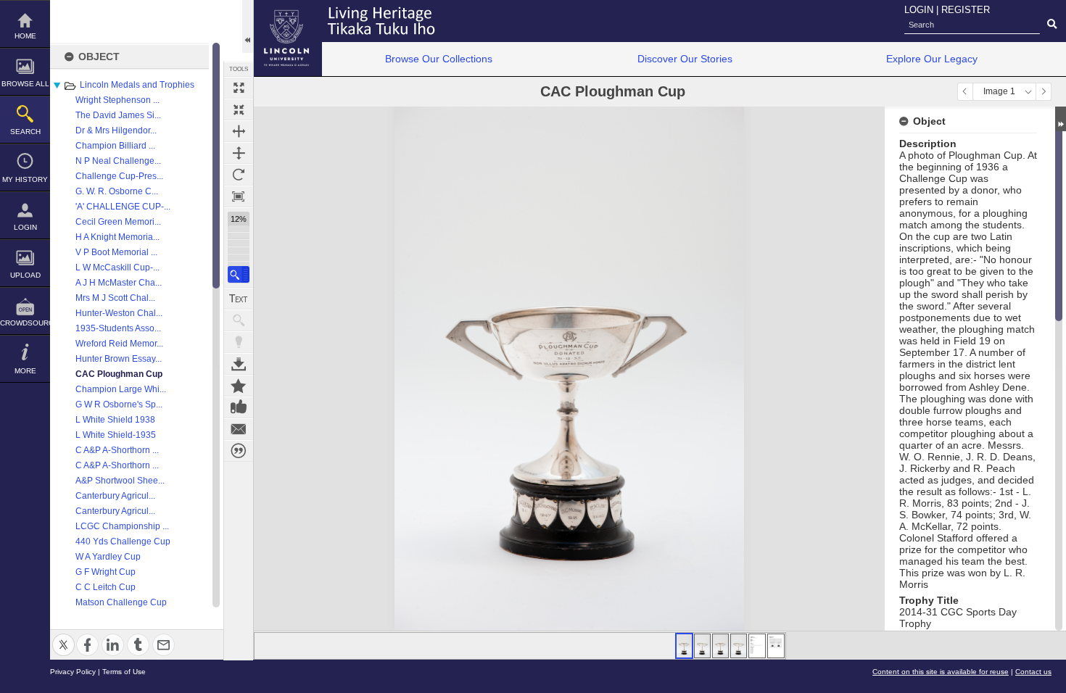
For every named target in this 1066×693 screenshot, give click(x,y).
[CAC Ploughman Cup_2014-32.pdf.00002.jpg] (776, 646)
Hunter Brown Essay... (118, 359)
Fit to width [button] (238, 131)
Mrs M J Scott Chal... (115, 298)
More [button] (25, 371)
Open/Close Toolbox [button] (247, 26)
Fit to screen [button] (238, 109)
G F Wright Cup (105, 572)
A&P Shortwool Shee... (120, 481)
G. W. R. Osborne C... (116, 191)
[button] (238, 274)
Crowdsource (25, 323)
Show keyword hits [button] (238, 320)
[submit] (1052, 24)
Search (25, 132)
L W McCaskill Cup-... (117, 267)
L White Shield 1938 (115, 420)
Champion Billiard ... (115, 146)
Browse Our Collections (438, 59)
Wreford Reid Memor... (119, 344)
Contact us (1033, 672)
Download (238, 364)
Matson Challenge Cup (121, 602)
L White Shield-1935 (115, 435)
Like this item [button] (238, 407)
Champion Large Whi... (120, 389)
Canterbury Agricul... (115, 496)
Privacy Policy (73, 672)
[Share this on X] (63, 636)
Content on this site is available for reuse (940, 672)
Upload (25, 275)
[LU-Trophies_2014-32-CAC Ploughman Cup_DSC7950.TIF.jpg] (702, 646)
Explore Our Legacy (932, 59)
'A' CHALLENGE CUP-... (122, 207)
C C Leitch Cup (105, 587)
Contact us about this (238, 429)
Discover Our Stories (684, 59)
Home (25, 36)
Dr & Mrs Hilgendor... (116, 130)
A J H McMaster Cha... (118, 283)
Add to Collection (238, 386)
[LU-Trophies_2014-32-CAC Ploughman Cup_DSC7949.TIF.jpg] (684, 646)
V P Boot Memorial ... (116, 252)
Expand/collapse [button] (1060, 119)
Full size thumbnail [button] (238, 88)
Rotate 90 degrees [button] (238, 175)
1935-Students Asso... (118, 328)
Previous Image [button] (965, 91)
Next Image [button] (1043, 91)
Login (25, 227)
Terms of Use (124, 672)
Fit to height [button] (238, 153)
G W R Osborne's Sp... (118, 404)
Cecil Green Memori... (118, 222)
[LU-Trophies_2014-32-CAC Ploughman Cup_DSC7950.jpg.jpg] (738, 646)
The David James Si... (118, 115)
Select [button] (1028, 91)
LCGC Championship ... (122, 526)
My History (25, 179)
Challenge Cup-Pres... (119, 176)
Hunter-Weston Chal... (118, 313)
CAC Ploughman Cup (118, 374)
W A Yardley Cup (108, 557)
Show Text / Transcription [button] (238, 299)
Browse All (25, 84)
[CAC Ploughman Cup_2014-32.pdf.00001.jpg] (757, 646)
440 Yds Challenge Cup (122, 541)
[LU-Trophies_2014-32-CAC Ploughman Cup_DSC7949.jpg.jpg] (720, 646)
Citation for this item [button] (238, 451)
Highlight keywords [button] (238, 342)
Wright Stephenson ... (117, 100)
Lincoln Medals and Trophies (137, 85)
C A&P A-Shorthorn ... (117, 450)
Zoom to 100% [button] (238, 196)
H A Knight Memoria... (117, 237)
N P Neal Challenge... (118, 161)
